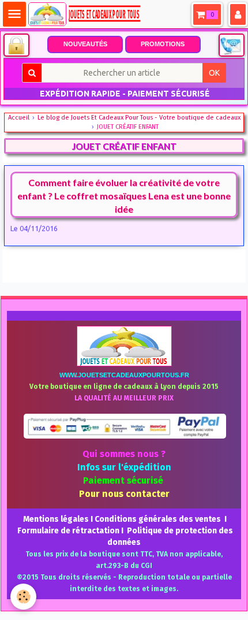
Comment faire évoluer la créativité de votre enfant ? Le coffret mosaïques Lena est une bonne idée (124, 195)
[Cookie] (23, 597)
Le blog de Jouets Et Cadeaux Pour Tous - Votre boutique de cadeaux (139, 117)
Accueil (18, 117)
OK (214, 72)
